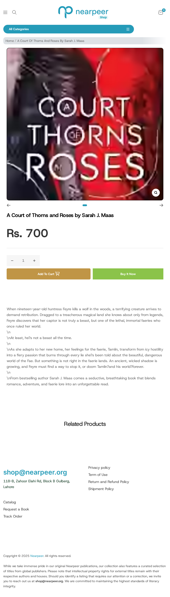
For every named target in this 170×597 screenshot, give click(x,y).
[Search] (14, 12)
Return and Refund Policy (108, 481)
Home (10, 41)
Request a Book (16, 509)
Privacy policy (99, 467)
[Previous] (8, 205)
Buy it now (128, 274)
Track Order (12, 516)
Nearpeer (36, 556)
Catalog (9, 502)
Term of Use (98, 474)
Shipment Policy (101, 489)
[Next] (161, 205)
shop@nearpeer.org (35, 472)
